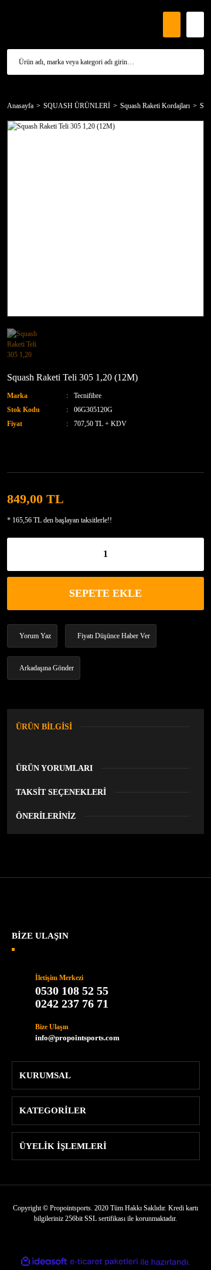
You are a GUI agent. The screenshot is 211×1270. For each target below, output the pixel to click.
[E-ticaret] (104, 1262)
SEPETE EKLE (105, 593)
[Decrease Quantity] (16, 554)
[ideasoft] (44, 1262)
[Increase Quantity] (195, 554)
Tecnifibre (87, 396)
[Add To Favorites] (28, 450)
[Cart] (195, 24)
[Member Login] (172, 24)
